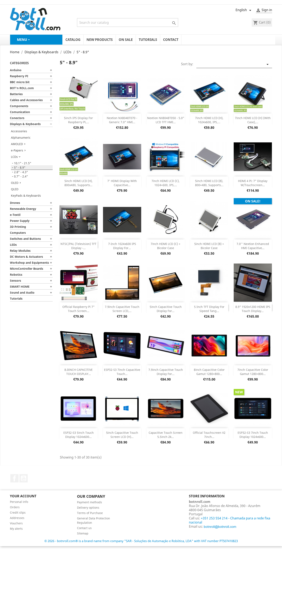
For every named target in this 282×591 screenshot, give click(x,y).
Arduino (15, 70)
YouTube (23, 478)
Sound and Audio (22, 292)
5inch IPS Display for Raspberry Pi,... (78, 120)
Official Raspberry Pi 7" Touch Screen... (78, 309)
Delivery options (88, 507)
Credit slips (18, 512)
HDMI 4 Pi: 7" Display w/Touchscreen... (252, 183)
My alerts (16, 529)
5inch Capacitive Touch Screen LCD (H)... (122, 435)
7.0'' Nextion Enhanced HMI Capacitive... (253, 246)
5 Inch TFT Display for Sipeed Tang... (209, 309)
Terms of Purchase (90, 513)
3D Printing (18, 227)
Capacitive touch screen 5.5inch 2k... (165, 435)
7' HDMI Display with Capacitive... (122, 183)
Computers (18, 233)
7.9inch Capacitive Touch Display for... (165, 372)
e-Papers (17, 150)
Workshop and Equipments (29, 263)
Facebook (14, 478)
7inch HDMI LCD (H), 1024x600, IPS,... (209, 120)
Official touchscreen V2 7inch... (209, 435)
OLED (14, 183)
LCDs (14, 157)
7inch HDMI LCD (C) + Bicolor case (165, 246)
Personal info (19, 502)
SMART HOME (20, 286)
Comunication (20, 112)
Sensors (15, 280)
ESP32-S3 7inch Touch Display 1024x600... (253, 435)
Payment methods (89, 502)
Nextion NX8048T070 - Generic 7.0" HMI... (122, 120)
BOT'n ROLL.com (22, 88)
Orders (15, 507)
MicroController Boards (26, 269)
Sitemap (82, 533)
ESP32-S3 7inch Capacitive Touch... (122, 372)
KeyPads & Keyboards (26, 195)
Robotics (16, 275)
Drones (15, 203)
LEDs (13, 245)
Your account (23, 496)
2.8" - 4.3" (21, 172)
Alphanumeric (21, 137)
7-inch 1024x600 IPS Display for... (122, 246)
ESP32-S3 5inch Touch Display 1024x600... (78, 435)
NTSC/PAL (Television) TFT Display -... (78, 246)
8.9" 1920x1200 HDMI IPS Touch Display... (252, 309)
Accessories (19, 131)
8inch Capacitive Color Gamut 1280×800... (209, 372)
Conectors (17, 118)
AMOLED (17, 144)
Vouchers (16, 523)
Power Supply (20, 221)
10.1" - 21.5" (22, 163)
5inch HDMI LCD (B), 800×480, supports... (209, 183)
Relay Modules (20, 251)
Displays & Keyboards (25, 124)
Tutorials (16, 298)
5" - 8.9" (19, 167)
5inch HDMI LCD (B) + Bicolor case (209, 246)
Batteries (16, 94)
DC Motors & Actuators (26, 257)
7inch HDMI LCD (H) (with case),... (253, 120)
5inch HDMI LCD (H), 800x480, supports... (78, 183)
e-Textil (15, 215)
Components (19, 106)
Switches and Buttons (25, 239)
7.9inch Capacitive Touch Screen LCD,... (122, 309)
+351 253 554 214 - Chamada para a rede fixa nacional (229, 520)
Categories (19, 63)
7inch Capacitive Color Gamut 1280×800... (252, 372)
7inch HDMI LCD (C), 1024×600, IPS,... (166, 183)
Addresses (17, 518)
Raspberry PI (19, 76)
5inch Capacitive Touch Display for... (166, 309)
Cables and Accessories (26, 100)
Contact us (84, 528)
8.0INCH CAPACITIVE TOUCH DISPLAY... (78, 372)
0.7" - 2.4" (21, 176)
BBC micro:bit (20, 82)
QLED (14, 189)
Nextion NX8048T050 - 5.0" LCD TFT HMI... (165, 120)
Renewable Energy (23, 209)
